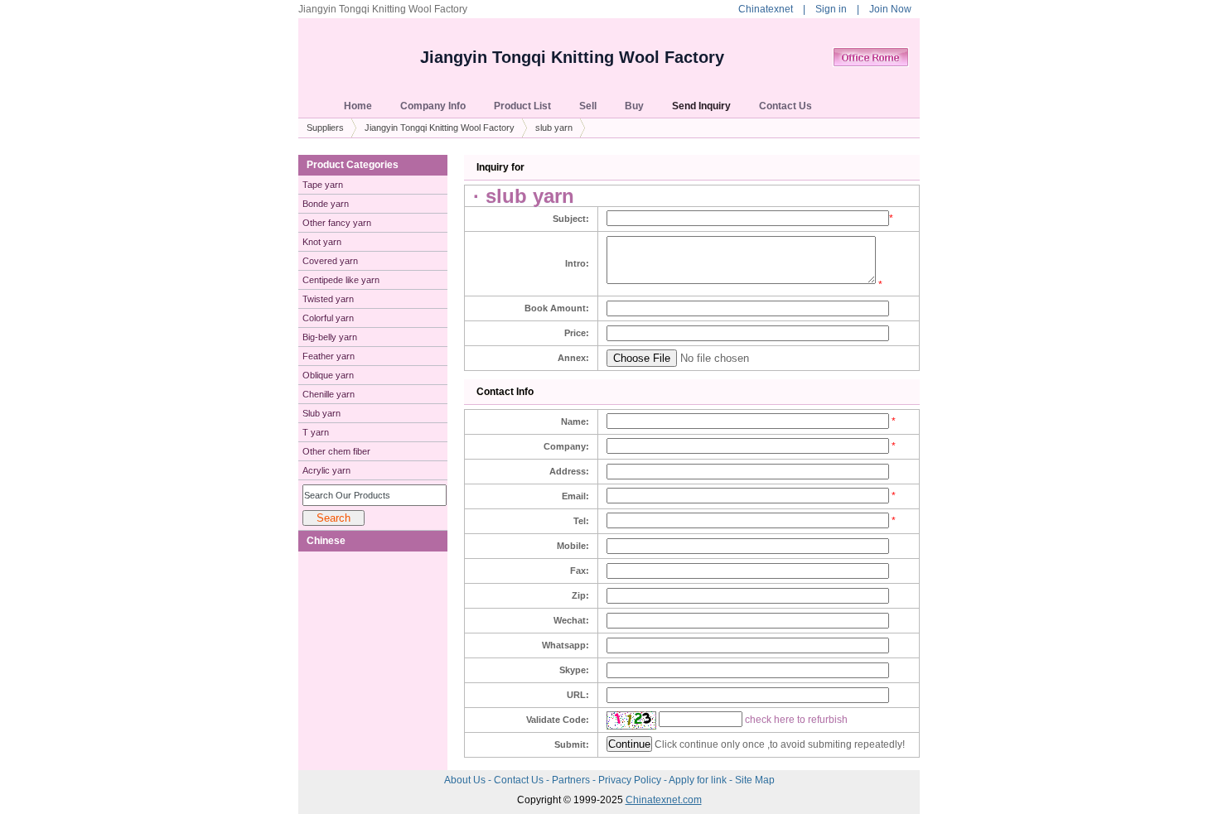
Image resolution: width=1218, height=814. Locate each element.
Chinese (326, 541)
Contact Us (520, 780)
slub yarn (554, 127)
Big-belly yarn (329, 337)
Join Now (890, 9)
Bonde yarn (325, 204)
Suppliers (325, 127)
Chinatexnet (765, 9)
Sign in (831, 9)
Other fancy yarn (336, 223)
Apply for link (699, 780)
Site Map (755, 780)
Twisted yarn (328, 299)
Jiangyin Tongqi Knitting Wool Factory (572, 57)
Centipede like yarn (340, 280)
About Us (466, 780)
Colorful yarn (328, 318)
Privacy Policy (631, 780)
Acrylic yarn (326, 470)
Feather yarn (328, 356)
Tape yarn (322, 185)
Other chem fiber (336, 451)
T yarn (315, 432)
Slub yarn (321, 413)
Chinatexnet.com (664, 800)
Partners (572, 780)
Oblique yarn (328, 375)
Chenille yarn (328, 394)
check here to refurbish (796, 719)
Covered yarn (330, 261)
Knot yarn (321, 242)
